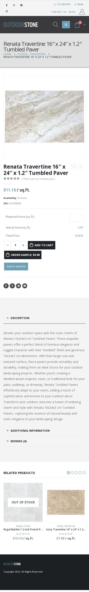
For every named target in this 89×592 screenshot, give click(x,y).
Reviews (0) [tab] (19, 441)
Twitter (12, 286)
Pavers (27, 526)
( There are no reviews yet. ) (38, 179)
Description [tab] (20, 318)
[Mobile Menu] (66, 24)
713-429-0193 (63, 4)
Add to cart (44, 245)
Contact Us (59, 11)
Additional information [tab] (30, 430)
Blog (72, 11)
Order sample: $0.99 (25, 255)
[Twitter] (14, 5)
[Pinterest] (21, 5)
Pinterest (18, 286)
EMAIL (81, 4)
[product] (65, 502)
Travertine (69, 526)
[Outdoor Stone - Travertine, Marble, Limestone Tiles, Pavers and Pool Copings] (20, 24)
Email (24, 286)
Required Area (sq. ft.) (20, 217)
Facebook (6, 286)
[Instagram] (7, 11)
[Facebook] (7, 5)
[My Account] (82, 12)
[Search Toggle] (55, 24)
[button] (68, 472)
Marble (19, 526)
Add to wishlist (16, 266)
